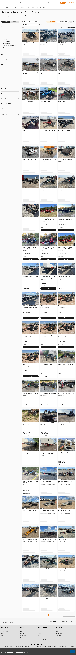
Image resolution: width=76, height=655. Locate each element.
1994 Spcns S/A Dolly (27, 130)
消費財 (39, 631)
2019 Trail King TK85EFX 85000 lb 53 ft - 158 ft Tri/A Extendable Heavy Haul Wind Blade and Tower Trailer (66, 278)
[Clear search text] (47, 2)
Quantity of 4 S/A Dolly (63, 452)
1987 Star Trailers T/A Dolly (46, 335)
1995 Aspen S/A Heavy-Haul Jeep (30, 539)
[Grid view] (70, 22)
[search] (18, 114)
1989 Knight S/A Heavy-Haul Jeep (30, 568)
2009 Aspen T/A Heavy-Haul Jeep (30, 510)
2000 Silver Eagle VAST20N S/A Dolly (66, 393)
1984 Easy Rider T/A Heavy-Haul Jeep (48, 539)
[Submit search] (49, 2)
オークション (15, 7)
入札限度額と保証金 (23, 635)
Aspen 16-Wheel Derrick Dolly (29, 42)
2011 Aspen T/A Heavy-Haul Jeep (30, 598)
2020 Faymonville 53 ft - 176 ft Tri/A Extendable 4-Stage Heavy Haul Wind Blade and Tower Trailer (30, 278)
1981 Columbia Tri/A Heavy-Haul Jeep (48, 159)
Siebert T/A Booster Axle (28, 101)
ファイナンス (22, 633)
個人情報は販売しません (19, 646)
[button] (4, 16)
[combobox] (62, 22)
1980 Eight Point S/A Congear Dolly (47, 130)
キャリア (2, 635)
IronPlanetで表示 (26, 288)
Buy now (48, 230)
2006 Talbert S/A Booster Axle (64, 130)
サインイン (63, 2)
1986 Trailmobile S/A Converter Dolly (48, 568)
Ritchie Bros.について (4, 629)
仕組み (21, 7)
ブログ (2, 637)
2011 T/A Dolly (61, 598)
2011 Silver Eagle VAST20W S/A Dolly (48, 393)
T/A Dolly (24, 188)
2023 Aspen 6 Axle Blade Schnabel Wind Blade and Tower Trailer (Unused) (65, 249)
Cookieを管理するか (10, 652)
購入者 (21, 629)
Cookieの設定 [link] (27, 646)
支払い (21, 637)
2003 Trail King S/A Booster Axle (47, 598)
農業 (38, 635)
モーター (39, 637)
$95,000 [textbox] (25, 312)
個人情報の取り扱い (5, 646)
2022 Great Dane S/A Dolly (46, 188)
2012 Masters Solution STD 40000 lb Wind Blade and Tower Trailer (48, 452)
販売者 (21, 631)
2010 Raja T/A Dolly (62, 568)
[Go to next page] (55, 615)
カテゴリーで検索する (6, 7)
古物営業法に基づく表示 (36, 7)
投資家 (2, 633)
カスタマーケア (58, 629)
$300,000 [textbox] (44, 224)
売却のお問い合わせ (59, 633)
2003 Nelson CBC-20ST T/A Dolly (47, 422)
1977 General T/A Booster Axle (46, 42)
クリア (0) (17, 49)
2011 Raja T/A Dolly (62, 539)
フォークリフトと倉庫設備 (42, 639)
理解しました (73, 652)
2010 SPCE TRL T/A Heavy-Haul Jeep (66, 42)
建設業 (39, 629)
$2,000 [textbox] (43, 312)
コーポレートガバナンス (5, 631)
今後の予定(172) (6, 21)
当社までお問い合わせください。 (66, 621)
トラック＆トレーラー (41, 633)
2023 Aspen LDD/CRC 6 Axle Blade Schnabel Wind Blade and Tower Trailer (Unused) (47, 219)
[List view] (73, 22)
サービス (27, 7)
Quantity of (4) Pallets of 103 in (29, 218)
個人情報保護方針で (19, 652)
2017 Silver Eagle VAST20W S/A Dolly (66, 364)
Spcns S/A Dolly (61, 101)
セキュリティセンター (4, 639)
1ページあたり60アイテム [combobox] (69, 615)
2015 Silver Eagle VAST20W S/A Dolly (30, 393)
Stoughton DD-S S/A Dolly (45, 101)
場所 (44, 7)
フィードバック (58, 635)
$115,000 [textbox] (44, 283)
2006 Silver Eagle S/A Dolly (46, 364)
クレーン (39, 641)
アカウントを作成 (71, 2)
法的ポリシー (12, 646)
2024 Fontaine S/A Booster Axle (65, 159)
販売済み (15, 21)
